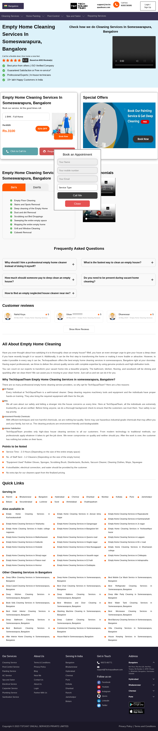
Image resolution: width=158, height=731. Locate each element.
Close (77, 203)
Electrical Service (9, 684)
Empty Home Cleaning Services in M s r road (127, 542)
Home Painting (33, 16)
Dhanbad (90, 497)
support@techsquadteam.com (104, 6)
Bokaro (9, 502)
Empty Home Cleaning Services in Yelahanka (25, 524)
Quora (104, 696)
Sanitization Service (10, 697)
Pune (132, 497)
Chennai (75, 497)
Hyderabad (59, 497)
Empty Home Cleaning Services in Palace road (26, 560)
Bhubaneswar (25, 497)
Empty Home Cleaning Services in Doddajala (76, 565)
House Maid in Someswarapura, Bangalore (75, 637)
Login (36, 688)
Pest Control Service (10, 667)
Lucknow (43, 502)
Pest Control (53, 16)
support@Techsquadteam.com (110, 670)
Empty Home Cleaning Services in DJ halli (75, 560)
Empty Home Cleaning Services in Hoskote (24, 547)
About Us (38, 684)
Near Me (37, 675)
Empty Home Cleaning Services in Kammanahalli (129, 519)
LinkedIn (105, 701)
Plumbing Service (9, 693)
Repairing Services (97, 16)
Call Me (77, 195)
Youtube (105, 687)
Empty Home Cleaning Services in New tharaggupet (79, 547)
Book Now (63, 136)
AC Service (7, 675)
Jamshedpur (146, 497)
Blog (36, 671)
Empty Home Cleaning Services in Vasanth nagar (78, 555)
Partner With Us (40, 693)
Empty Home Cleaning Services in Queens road (77, 537)
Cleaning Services (11, 16)
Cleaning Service (9, 663)
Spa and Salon (73, 16)
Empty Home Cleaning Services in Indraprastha (128, 560)
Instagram (106, 691)
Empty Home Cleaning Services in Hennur (24, 565)
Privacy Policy (40, 667)
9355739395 (126, 5)
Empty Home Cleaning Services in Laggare (126, 537)
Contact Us (38, 680)
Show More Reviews (79, 329)
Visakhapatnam (90, 502)
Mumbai (105, 497)
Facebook (106, 682)
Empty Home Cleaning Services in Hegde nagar (77, 542)
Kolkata (119, 497)
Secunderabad (26, 502)
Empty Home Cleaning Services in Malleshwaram (27, 537)
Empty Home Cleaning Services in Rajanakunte (128, 514)
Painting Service (9, 671)
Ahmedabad (71, 502)
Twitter (104, 705)
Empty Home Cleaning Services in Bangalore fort (77, 529)
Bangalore (43, 497)
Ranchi (9, 497)
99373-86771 (106, 663)
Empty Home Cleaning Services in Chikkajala (127, 555)
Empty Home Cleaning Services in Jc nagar (126, 524)
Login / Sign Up (147, 6)
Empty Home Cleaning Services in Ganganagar (77, 524)
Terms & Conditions (42, 663)
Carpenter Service (10, 688)
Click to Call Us (18, 151)
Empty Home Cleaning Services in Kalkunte (24, 542)
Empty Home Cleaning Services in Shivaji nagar (26, 555)
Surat (56, 502)
